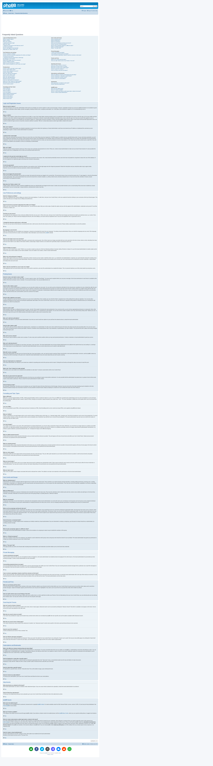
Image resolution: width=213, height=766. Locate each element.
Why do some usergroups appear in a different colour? (62, 45)
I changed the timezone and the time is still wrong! (13, 57)
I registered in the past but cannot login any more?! (13, 45)
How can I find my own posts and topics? (59, 70)
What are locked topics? (8, 97)
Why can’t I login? (6, 44)
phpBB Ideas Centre (63, 713)
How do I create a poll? (7, 72)
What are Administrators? (56, 39)
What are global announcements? (10, 93)
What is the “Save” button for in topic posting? (12, 81)
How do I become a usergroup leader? (59, 44)
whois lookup (6, 722)
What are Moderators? (55, 40)
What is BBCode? (6, 88)
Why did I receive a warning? (9, 78)
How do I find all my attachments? (58, 84)
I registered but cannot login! (9, 42)
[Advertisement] (50, 23)
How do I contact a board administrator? (59, 92)
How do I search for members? (57, 68)
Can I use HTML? (6, 89)
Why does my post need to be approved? (11, 82)
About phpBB (6, 705)
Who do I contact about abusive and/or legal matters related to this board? (66, 91)
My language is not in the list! (9, 58)
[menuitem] (11, 11)
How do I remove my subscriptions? (58, 78)
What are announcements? (8, 94)
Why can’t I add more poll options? (10, 73)
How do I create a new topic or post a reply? (12, 68)
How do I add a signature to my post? (10, 71)
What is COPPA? (6, 40)
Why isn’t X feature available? (57, 89)
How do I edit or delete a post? (9, 69)
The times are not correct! (8, 56)
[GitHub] (47, 749)
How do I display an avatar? (8, 61)
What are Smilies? (6, 90)
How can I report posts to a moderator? (11, 79)
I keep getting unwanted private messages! (59, 53)
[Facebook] (36, 749)
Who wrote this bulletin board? (57, 88)
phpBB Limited (40, 704)
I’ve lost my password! (7, 46)
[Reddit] (64, 749)
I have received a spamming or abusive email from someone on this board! (66, 55)
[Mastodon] (53, 749)
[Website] (31, 749)
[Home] (10, 5)
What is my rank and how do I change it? (11, 62)
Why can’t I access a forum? (9, 76)
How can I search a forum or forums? (58, 65)
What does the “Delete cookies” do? (10, 49)
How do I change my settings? (9, 53)
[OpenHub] (69, 749)
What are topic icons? (7, 98)
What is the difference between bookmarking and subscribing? (63, 74)
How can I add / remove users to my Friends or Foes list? (62, 60)
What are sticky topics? (8, 95)
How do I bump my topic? (8, 83)
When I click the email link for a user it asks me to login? (14, 64)
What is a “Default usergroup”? (57, 46)
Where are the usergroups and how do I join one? (61, 42)
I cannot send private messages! (57, 52)
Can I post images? (7, 92)
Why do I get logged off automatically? (10, 48)
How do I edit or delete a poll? (9, 74)
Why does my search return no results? (59, 66)
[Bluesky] (58, 749)
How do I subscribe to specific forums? (59, 77)
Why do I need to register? (8, 39)
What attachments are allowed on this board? (60, 82)
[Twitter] (42, 749)
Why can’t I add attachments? (9, 77)
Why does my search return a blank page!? (60, 67)
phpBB (47, 232)
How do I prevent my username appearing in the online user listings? (17, 55)
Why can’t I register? (7, 41)
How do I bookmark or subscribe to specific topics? (61, 75)
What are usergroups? (55, 41)
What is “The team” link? (56, 48)
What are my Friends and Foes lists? (58, 59)
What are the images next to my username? (12, 60)
